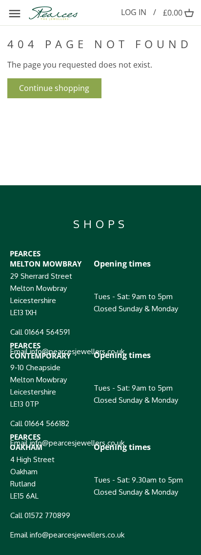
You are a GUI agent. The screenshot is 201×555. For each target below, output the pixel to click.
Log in (133, 12)
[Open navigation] (14, 13)
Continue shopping (54, 88)
